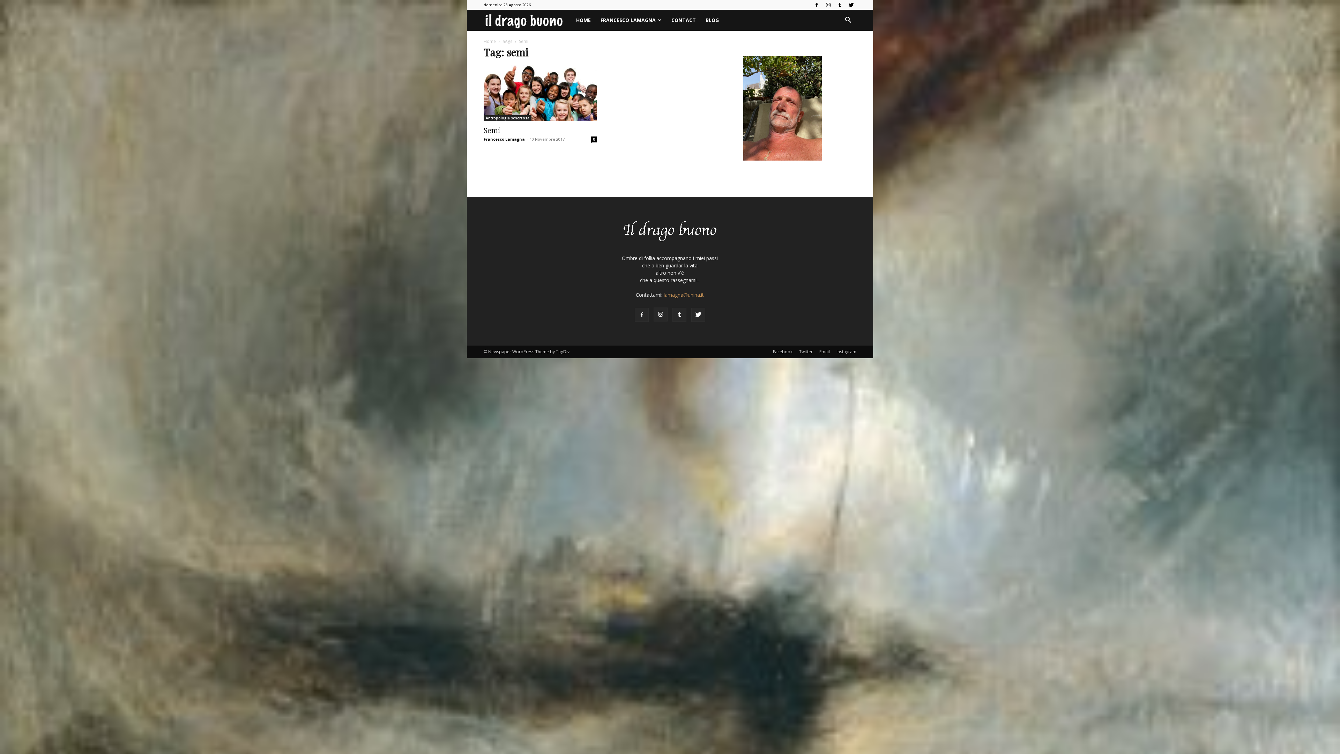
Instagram (846, 352)
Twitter (806, 352)
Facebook (782, 352)
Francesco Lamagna (628, 20)
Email (824, 352)
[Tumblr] (839, 5)
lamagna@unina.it (684, 294)
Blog (712, 20)
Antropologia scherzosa (507, 118)
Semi (492, 130)
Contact (683, 20)
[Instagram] (828, 5)
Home (583, 20)
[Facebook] (816, 5)
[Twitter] (851, 5)
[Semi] (540, 93)
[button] (848, 20)
